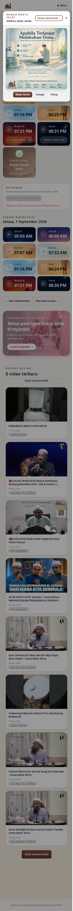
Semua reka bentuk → (47, 18)
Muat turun (21, 92)
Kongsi (38, 92)
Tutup (52, 92)
